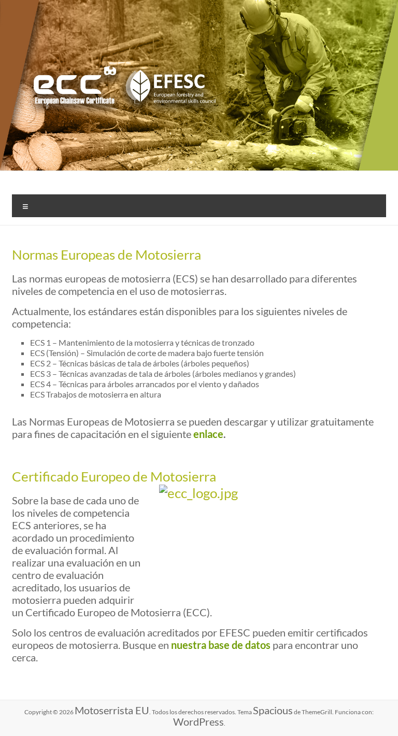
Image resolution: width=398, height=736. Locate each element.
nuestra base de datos (221, 645)
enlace (208, 434)
